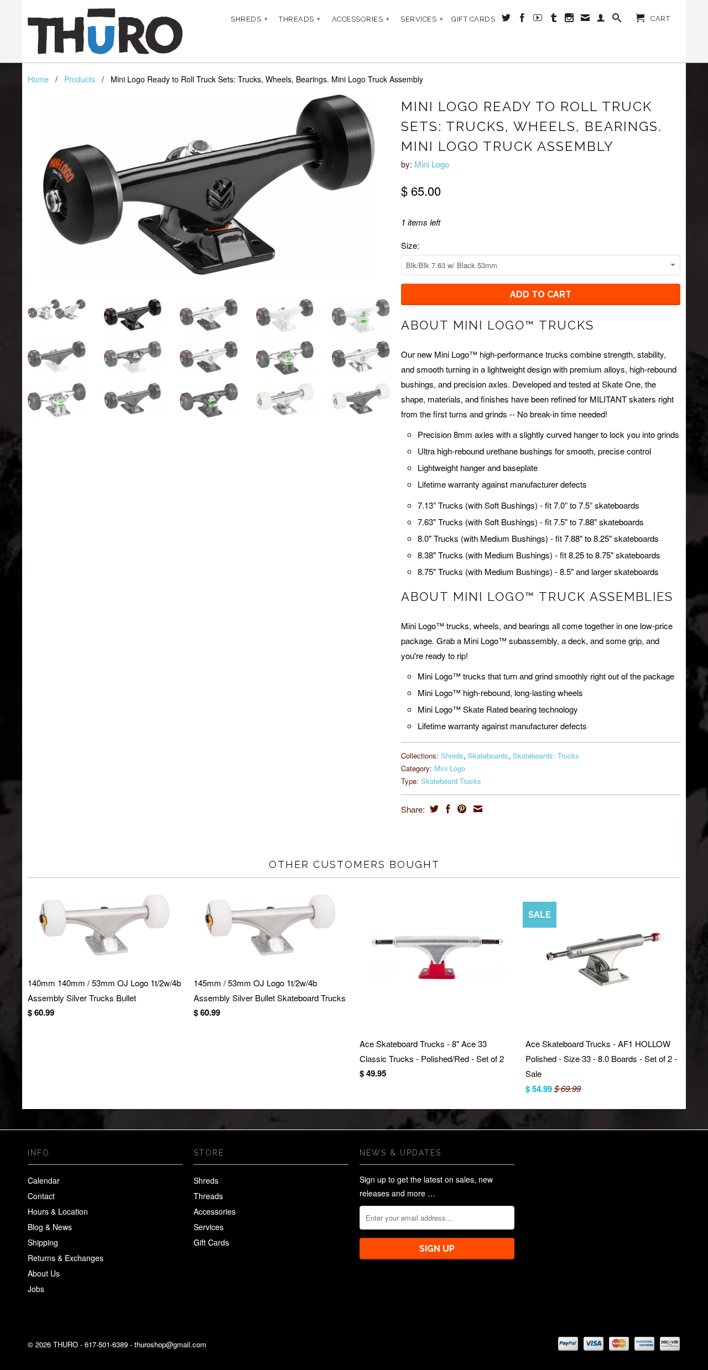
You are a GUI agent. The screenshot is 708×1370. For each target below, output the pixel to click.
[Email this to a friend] (476, 808)
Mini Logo (431, 164)
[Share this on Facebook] (446, 808)
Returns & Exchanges (65, 1257)
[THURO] (105, 31)
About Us (44, 1273)
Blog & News (50, 1226)
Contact (41, 1195)
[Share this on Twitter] (433, 808)
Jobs (36, 1288)
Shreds (249, 19)
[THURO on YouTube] (538, 20)
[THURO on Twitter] (506, 20)
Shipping (43, 1242)
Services (421, 19)
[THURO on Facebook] (522, 20)
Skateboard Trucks (451, 781)
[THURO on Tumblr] (554, 20)
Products (79, 79)
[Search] (617, 20)
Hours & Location (58, 1211)
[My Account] (601, 20)
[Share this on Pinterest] (460, 808)
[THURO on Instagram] (569, 20)
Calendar (44, 1180)
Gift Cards (473, 19)
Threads (300, 19)
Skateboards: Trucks (546, 755)
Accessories (361, 19)
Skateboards (488, 755)
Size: (410, 245)
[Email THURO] (585, 20)
